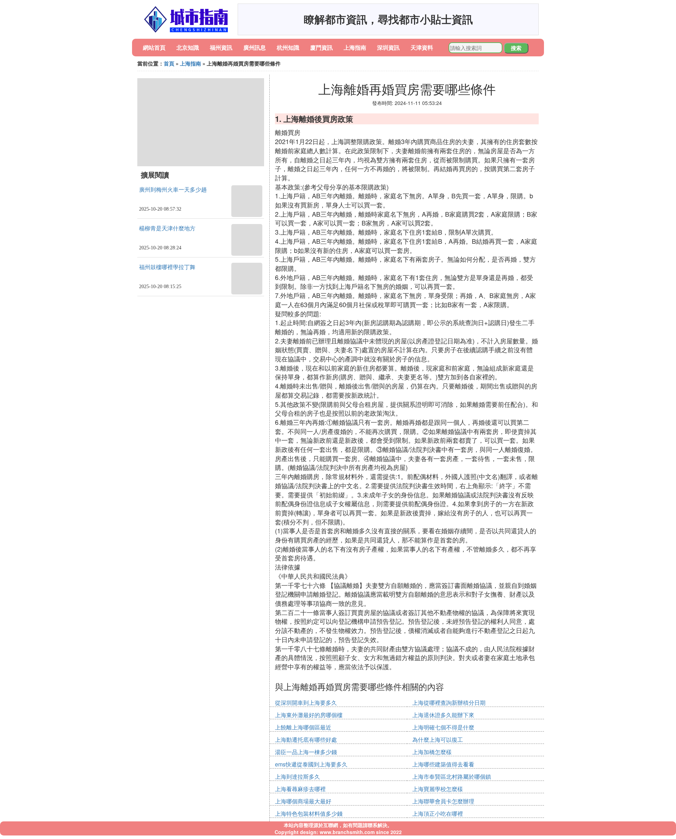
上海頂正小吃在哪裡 (437, 813)
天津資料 (422, 47)
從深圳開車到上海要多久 (306, 702)
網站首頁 (154, 47)
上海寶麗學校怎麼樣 (437, 789)
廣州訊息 (254, 47)
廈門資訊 (321, 47)
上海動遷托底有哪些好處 (306, 739)
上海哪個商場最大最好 (303, 801)
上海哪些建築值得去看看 (443, 764)
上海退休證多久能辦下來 (443, 715)
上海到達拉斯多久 (297, 776)
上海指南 (355, 47)
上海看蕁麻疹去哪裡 (300, 789)
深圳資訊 (388, 47)
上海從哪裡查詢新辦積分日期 (449, 702)
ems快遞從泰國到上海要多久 (311, 764)
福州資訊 (221, 47)
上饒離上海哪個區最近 (303, 727)
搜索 (516, 48)
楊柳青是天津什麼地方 (167, 228)
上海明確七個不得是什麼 (443, 727)
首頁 (169, 63)
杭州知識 (288, 47)
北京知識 (187, 47)
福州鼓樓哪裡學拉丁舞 (167, 267)
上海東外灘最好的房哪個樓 (309, 715)
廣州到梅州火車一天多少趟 (173, 190)
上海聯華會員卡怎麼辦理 (443, 801)
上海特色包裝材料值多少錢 (309, 813)
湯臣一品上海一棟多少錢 (306, 752)
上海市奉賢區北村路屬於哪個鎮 (451, 776)
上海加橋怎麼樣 (432, 752)
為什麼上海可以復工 (437, 739)
